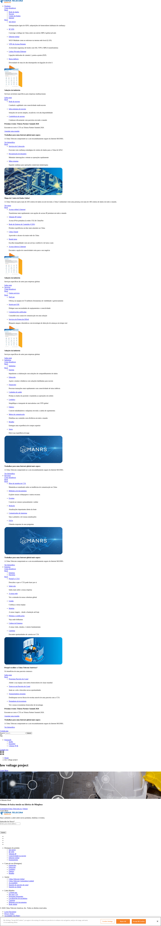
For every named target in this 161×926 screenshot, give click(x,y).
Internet (11, 18)
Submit (29, 733)
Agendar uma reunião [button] (11, 131)
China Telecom (13, 809)
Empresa (7, 567)
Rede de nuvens (14, 101)
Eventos (11, 498)
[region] (80, 921)
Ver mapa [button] (7, 205)
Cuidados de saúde (15, 392)
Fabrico (11, 407)
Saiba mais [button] (8, 98)
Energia (11, 370)
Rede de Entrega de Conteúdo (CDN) (22, 224)
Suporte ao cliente (15, 887)
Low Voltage (23, 809)
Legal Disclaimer (10, 912)
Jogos (11, 429)
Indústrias (7, 360)
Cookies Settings (107, 921)
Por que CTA (13, 894)
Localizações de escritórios (18, 898)
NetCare (12, 297)
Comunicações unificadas (17, 312)
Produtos (7, 6)
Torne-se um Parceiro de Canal (19, 686)
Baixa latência (14, 59)
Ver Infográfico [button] (9, 142)
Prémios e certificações (17, 616)
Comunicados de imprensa (18, 513)
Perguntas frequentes (16, 896)
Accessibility (13, 883)
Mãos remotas (13, 161)
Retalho (11, 422)
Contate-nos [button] (4, 731)
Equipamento (13, 860)
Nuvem (11, 14)
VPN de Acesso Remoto (17, 44)
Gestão (11, 601)
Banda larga (13, 239)
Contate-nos (13, 892)
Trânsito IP (12, 854)
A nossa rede (13, 593)
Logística (12, 399)
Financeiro (12, 385)
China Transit (13, 232)
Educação (12, 377)
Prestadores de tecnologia (17, 701)
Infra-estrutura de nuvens (17, 109)
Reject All (123, 921)
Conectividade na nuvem (17, 856)
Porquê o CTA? (14, 579)
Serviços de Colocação (17, 146)
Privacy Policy (9, 914)
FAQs (11, 520)
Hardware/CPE (14, 304)
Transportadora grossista (17, 694)
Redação (12, 506)
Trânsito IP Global (15, 217)
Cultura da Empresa (15, 623)
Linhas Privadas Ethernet (17, 51)
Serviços (7, 287)
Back (6, 10)
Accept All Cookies (139, 921)
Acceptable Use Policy (12, 916)
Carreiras (12, 631)
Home (6, 758)
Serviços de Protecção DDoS (19, 319)
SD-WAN (12, 22)
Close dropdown (10, 8)
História (11, 608)
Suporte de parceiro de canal (18, 885)
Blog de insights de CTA (17, 483)
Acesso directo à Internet (17, 247)
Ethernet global (14, 37)
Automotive (4, 809)
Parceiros (12, 575)
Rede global (13, 904)
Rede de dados (14, 12)
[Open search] (1, 736)
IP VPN (11, 29)
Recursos (7, 475)
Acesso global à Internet (17, 209)
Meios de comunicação (17, 414)
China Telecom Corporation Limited (21, 881)
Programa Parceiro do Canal (18, 679)
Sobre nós (12, 586)
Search (2, 733)
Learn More (4, 770)
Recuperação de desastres (17, 154)
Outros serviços (14, 293)
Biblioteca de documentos (18, 491)
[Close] (157, 921)
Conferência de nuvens (17, 116)
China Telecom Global (16, 879)
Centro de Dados (14, 16)
